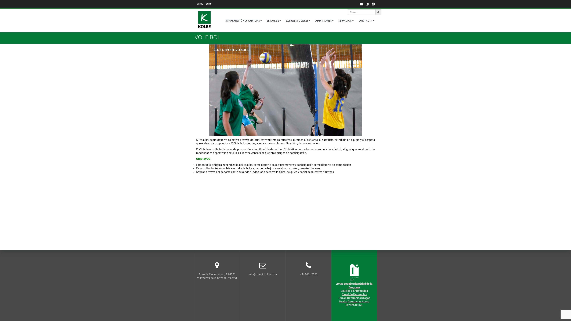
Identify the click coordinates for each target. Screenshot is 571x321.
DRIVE (208, 4)
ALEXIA (200, 4)
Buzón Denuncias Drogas (354, 298)
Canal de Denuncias (354, 294)
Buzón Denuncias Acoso (354, 301)
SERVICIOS (345, 20)
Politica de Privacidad (354, 290)
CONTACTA (365, 20)
